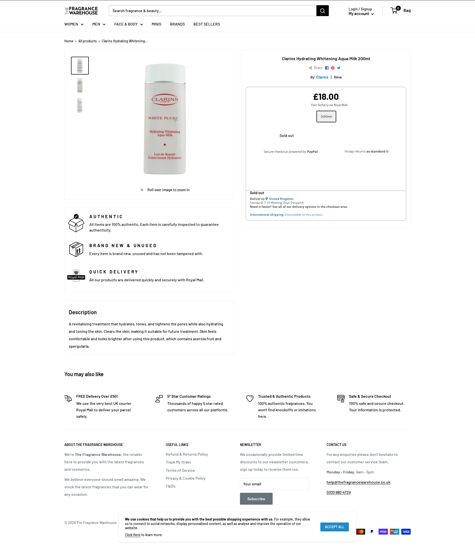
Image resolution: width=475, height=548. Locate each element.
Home (68, 41)
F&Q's (170, 486)
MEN (96, 24)
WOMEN (71, 24)
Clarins (322, 77)
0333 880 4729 (339, 492)
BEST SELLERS (206, 24)
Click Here (133, 535)
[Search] (322, 10)
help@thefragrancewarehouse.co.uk (358, 482)
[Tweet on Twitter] (339, 68)
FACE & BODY (126, 24)
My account (359, 13)
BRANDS (177, 24)
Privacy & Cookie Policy (186, 478)
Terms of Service (180, 470)
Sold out (287, 135)
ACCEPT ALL (334, 527)
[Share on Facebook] (327, 68)
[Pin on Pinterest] (332, 68)
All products (87, 41)
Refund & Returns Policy (187, 454)
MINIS (156, 24)
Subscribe (256, 498)
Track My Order (178, 462)
